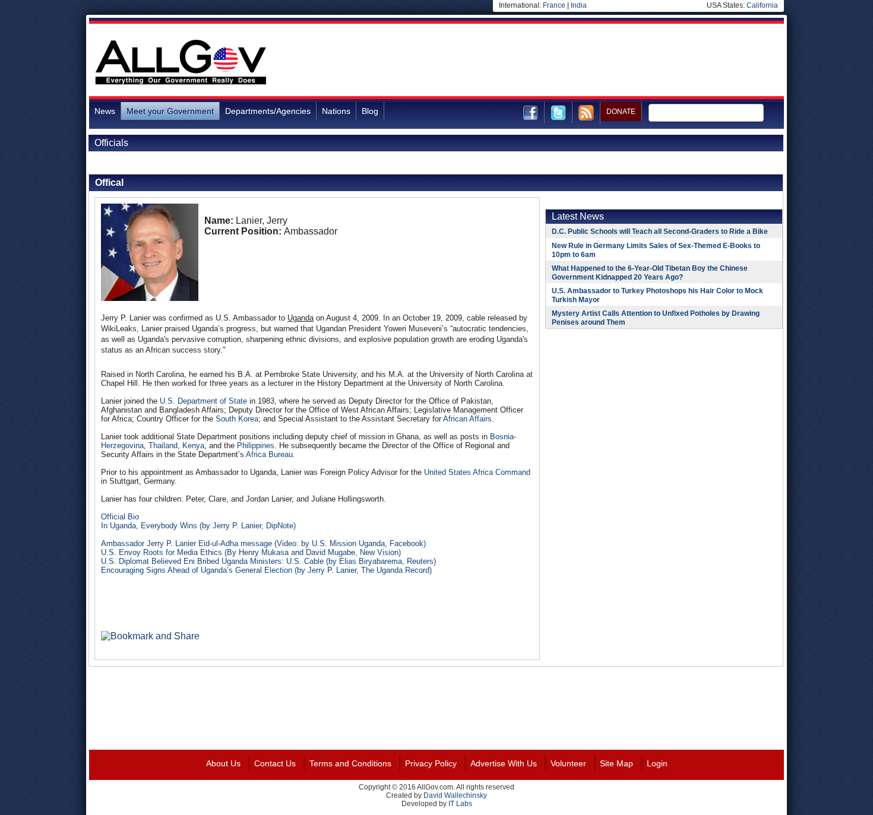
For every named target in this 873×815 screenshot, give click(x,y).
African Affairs (467, 418)
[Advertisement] (568, 61)
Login (657, 763)
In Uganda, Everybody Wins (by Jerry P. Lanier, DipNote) (198, 525)
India (579, 5)
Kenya (193, 445)
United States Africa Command (477, 472)
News (104, 111)
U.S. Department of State (203, 401)
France (554, 5)
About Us (223, 763)
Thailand (163, 445)
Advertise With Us (503, 763)
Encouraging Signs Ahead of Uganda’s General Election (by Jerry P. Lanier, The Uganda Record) (266, 570)
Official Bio (120, 516)
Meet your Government (170, 111)
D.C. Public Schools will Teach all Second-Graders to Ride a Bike (660, 231)
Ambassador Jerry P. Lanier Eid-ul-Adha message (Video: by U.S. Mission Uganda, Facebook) (263, 543)
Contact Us (275, 763)
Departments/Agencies (268, 111)
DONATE (620, 111)
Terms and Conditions (350, 763)
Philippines (255, 445)
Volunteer (568, 763)
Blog (370, 111)
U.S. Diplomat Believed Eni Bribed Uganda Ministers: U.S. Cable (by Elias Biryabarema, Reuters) (268, 561)
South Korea (237, 418)
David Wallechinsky (455, 795)
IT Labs (460, 804)
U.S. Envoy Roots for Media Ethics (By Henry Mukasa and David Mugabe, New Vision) (251, 552)
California (762, 5)
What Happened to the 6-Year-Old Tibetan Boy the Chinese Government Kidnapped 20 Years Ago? (650, 272)
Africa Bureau (269, 454)
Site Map (616, 763)
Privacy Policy (431, 763)
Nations (336, 111)
